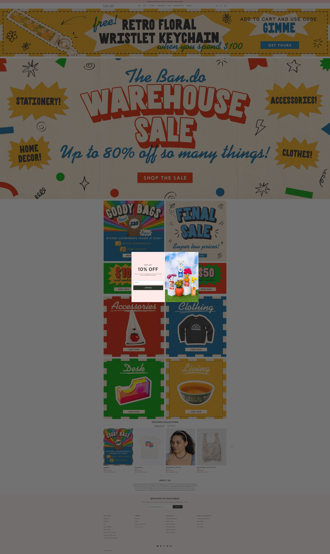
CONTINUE (148, 288)
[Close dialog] (196, 254)
